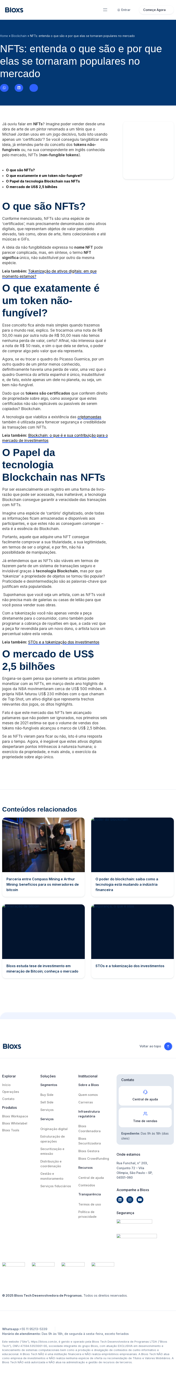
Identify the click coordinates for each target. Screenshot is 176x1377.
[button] (105, 10)
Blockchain (19, 36)
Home (4, 36)
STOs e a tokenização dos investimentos (63, 642)
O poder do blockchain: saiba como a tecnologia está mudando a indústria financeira (127, 884)
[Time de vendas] (145, 1113)
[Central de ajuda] (145, 1092)
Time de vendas (145, 1121)
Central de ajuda (145, 1099)
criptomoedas (89, 417)
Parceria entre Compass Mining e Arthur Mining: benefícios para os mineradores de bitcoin (42, 884)
